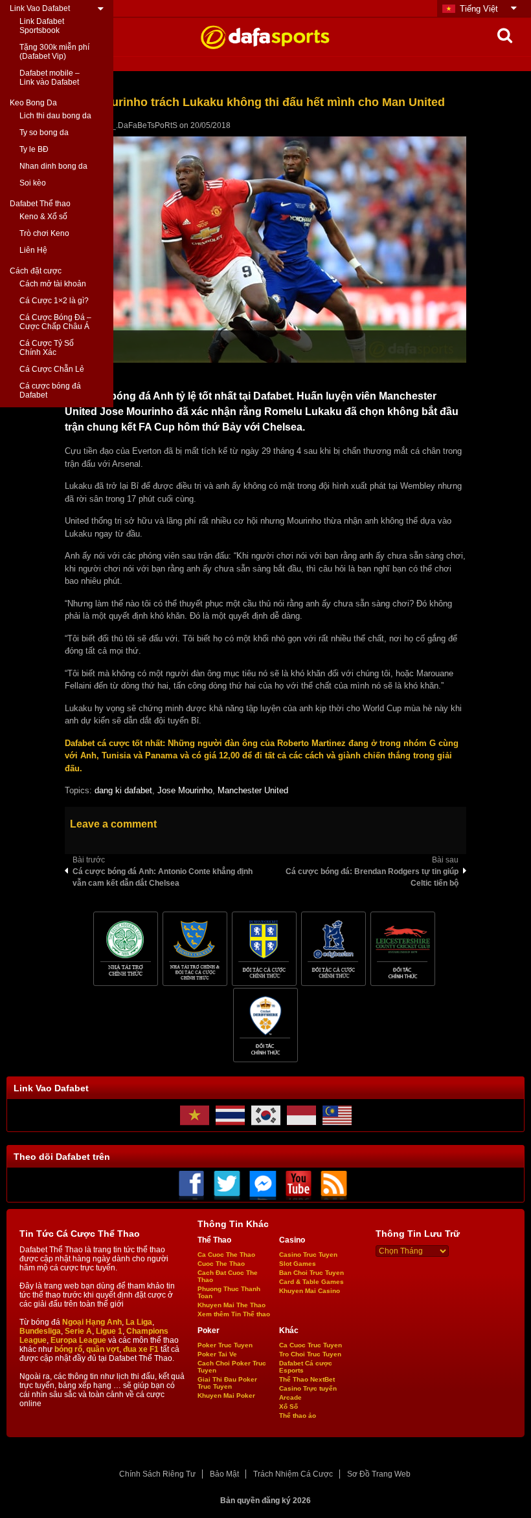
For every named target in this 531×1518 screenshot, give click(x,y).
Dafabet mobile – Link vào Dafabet (49, 78)
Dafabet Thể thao (40, 203)
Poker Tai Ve (217, 1354)
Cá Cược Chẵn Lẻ (51, 369)
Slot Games (297, 1263)
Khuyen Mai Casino (309, 1290)
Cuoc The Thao (221, 1263)
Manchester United (253, 790)
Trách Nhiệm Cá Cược (293, 1474)
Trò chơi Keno (44, 233)
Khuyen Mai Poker (226, 1395)
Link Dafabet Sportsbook (41, 26)
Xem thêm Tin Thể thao (234, 1314)
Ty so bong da (44, 132)
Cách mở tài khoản (52, 283)
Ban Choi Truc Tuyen (311, 1272)
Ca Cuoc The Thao (226, 1254)
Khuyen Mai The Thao (232, 1305)
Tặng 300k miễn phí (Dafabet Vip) (54, 52)
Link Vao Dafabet (40, 8)
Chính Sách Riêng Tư (157, 1474)
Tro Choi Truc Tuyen (310, 1354)
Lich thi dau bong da (55, 115)
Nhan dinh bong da (53, 166)
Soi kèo (32, 182)
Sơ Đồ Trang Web (379, 1474)
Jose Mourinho (184, 790)
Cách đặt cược (36, 270)
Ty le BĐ (34, 149)
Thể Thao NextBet (307, 1379)
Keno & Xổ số (43, 216)
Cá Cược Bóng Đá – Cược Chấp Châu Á (55, 322)
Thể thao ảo (297, 1415)
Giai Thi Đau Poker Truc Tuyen (227, 1383)
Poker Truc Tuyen (225, 1345)
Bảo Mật (224, 1474)
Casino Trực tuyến (308, 1388)
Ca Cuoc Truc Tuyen (310, 1345)
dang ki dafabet (123, 790)
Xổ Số (288, 1406)
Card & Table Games (311, 1281)
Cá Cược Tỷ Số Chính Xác (46, 348)
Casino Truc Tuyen (308, 1254)
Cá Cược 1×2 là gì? (54, 300)
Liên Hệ (33, 250)
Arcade (290, 1397)
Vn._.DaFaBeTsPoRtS (138, 125)
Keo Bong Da (33, 102)
